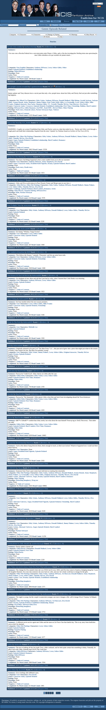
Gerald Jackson (85, 100)
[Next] (58, 693)
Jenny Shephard (29, 102)
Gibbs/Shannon (30, 108)
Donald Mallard (64, 100)
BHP (28, 252)
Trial (9, 345)
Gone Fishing (12, 299)
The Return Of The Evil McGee (18, 275)
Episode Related (19, 69)
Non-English (20, 67)
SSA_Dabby (26, 123)
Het (17, 100)
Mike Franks (47, 304)
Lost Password (64, 25)
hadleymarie (47, 567)
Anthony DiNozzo (40, 67)
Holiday (83, 106)
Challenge (16, 189)
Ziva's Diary (11, 670)
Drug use (35, 480)
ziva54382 (22, 670)
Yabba (9, 644)
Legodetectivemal (36, 87)
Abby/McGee (21, 185)
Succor (9, 417)
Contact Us (77, 706)
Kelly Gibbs (60, 102)
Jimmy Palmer (41, 102)
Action (15, 476)
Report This (43, 81)
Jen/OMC (39, 108)
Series (54, 189)
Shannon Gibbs (41, 104)
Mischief (10, 394)
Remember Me (44, 25)
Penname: (4, 25)
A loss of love (11, 180)
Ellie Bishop (75, 100)
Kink (17, 144)
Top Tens (77, 21)
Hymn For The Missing (15, 157)
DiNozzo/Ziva (19, 108)
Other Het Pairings (26, 136)
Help (99, 706)
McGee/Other (57, 108)
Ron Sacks (31, 104)
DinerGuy (29, 443)
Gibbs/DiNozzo (19, 71)
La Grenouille (69, 102)
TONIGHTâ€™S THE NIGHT (18, 543)
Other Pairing (68, 108)
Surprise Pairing (30, 190)
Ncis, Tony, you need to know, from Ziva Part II (24, 567)
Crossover (29, 106)
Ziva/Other (18, 604)
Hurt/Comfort (91, 106)
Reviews (50, 47)
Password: (22, 25)
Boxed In (10, 493)
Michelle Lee (33, 327)
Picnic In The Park (14, 322)
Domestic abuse (29, 110)
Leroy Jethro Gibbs (55, 67)
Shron (20, 468)
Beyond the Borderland (15, 443)
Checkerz (29, 157)
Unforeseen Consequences (16, 518)
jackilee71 (19, 493)
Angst (15, 140)
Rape (50, 110)
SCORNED (11, 468)
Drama (50, 163)
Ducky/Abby (18, 142)
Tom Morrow (74, 104)
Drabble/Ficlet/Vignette (39, 163)
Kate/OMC (48, 108)
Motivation (11, 371)
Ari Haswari (66, 574)
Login (99, 21)
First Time (67, 106)
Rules (88, 706)
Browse (66, 21)
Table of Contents (23, 77)
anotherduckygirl (38, 543)
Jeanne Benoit (18, 102)
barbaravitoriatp (30, 47)
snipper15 (22, 180)
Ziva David (84, 104)
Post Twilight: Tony (14, 205)
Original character (20, 104)
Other (64, 67)
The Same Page (12, 229)
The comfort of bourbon (15, 252)
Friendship (75, 106)
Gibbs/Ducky (21, 548)
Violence (56, 110)
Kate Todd (51, 102)
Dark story (19, 110)
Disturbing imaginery (23, 480)
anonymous (28, 205)
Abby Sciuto (40, 100)
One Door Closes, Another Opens (19, 619)
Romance (62, 140)
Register (55, 25)
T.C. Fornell (52, 104)
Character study (19, 106)
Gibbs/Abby (20, 376)
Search (88, 21)
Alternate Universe (25, 476)
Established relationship (34, 69)
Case (20, 577)
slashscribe (18, 644)
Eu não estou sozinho (15, 47)
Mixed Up (23, 100)
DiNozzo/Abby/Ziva (30, 604)
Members (55, 21)
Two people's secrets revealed (17, 87)
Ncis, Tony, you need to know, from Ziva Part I (23, 594)
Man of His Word (13, 123)
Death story (28, 167)
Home (45, 21)
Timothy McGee (63, 104)
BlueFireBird (22, 371)
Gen (17, 162)
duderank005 (25, 229)
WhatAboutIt (38, 619)
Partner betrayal (42, 110)
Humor (51, 603)
